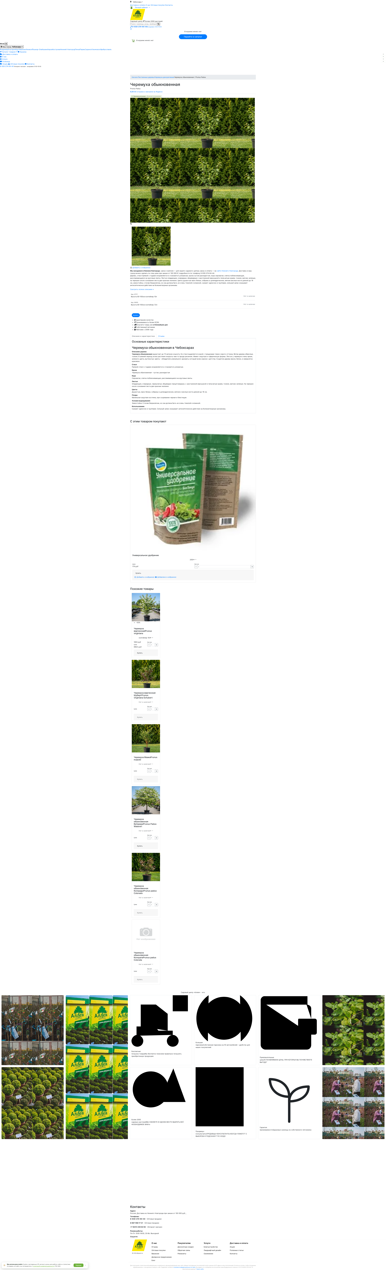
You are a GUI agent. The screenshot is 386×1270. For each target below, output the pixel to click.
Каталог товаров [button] (144, 71)
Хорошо (78, 1265)
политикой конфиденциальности (43, 1266)
